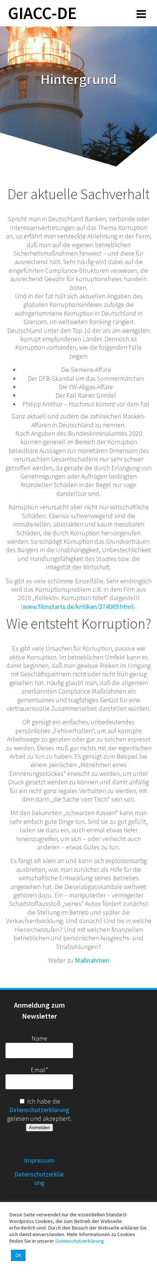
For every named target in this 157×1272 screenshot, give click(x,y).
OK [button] (18, 1255)
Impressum (39, 1160)
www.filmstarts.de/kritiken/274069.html (78, 606)
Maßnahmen (92, 960)
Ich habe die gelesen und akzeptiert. (39, 1110)
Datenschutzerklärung (39, 1109)
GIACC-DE (42, 13)
